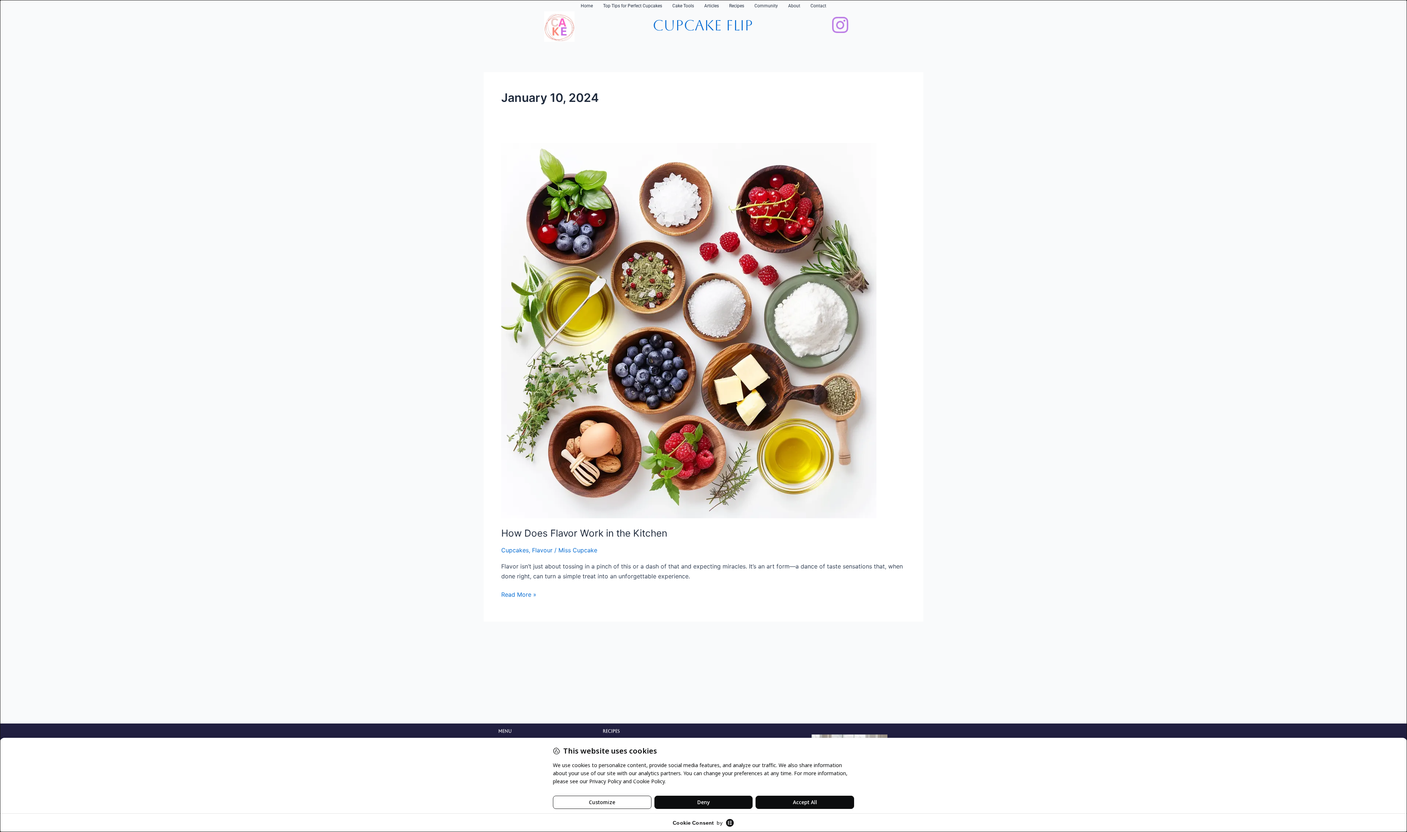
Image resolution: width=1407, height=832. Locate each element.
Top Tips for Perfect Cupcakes (632, 6)
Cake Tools (683, 6)
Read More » (518, 594)
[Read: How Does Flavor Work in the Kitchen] (688, 330)
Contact (818, 6)
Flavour (542, 550)
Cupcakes (515, 550)
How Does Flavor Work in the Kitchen (584, 533)
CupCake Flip (703, 25)
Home (587, 6)
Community (766, 6)
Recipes (736, 6)
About (794, 6)
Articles (711, 6)
